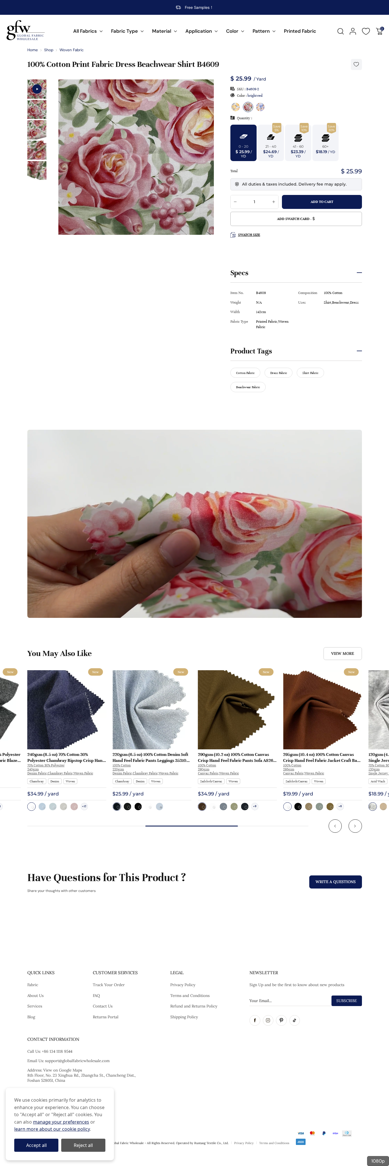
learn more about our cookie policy (52, 1129)
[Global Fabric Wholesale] (26, 30)
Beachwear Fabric (248, 387)
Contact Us (102, 1006)
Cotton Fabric (245, 373)
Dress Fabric (278, 373)
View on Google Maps (62, 1070)
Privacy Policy (182, 984)
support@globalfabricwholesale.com (77, 1060)
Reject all (83, 1145)
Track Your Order (109, 984)
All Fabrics (85, 31)
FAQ (96, 995)
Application (198, 31)
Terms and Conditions (190, 995)
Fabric (32, 984)
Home (32, 50)
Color (232, 31)
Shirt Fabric (310, 373)
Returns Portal (105, 1016)
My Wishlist (366, 31)
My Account (353, 31)
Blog (31, 1016)
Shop (48, 50)
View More (342, 653)
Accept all (36, 1145)
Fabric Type (124, 31)
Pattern (261, 31)
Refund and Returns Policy (193, 1006)
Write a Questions (336, 881)
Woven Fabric (72, 50)
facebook (254, 1020)
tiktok (294, 1020)
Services (34, 1006)
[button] (335, 826)
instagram (268, 1020)
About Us (35, 995)
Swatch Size (249, 235)
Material (161, 31)
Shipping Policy (184, 1016)
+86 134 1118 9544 (57, 1051)
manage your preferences (61, 1122)
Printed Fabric (300, 31)
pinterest (281, 1020)
